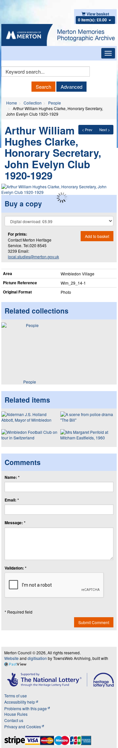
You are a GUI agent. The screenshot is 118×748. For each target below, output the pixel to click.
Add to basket (97, 236)
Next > (104, 129)
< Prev (87, 129)
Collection (33, 102)
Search (43, 86)
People (54, 102)
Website (11, 658)
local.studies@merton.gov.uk (33, 256)
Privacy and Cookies (23, 726)
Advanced (71, 86)
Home (11, 102)
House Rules (16, 714)
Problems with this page (26, 708)
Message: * (15, 523)
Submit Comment (93, 622)
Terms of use (15, 695)
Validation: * (16, 568)
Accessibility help (20, 702)
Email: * (12, 500)
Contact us (13, 720)
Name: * (12, 477)
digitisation (37, 658)
